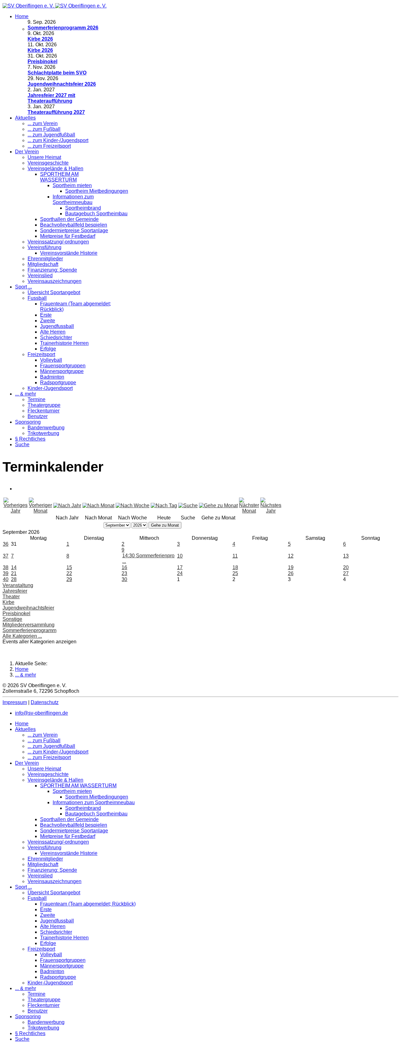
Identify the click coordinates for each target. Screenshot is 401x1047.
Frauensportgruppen (63, 365)
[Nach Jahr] (67, 505)
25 (235, 573)
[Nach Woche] (132, 505)
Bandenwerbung (46, 427)
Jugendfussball (57, 326)
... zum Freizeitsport (49, 146)
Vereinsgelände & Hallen (55, 168)
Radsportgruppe (58, 382)
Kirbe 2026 (40, 39)
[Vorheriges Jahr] (15, 510)
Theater (11, 596)
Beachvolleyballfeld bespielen (73, 224)
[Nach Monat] (98, 505)
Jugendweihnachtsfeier (28, 607)
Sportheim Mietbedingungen (96, 191)
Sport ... (23, 286)
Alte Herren (52, 332)
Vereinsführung (44, 247)
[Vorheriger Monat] (40, 510)
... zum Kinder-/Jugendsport (58, 140)
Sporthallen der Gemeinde (69, 219)
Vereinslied (40, 275)
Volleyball (51, 360)
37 (5, 556)
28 (14, 579)
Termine (36, 399)
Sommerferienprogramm (29, 630)
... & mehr (25, 393)
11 (235, 556)
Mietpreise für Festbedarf (67, 236)
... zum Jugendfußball (51, 134)
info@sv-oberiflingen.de (41, 713)
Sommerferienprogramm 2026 (63, 27)
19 (291, 567)
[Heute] (164, 505)
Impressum (15, 702)
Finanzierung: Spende (52, 270)
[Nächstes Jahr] (270, 510)
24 (180, 573)
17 (180, 567)
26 (291, 573)
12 (291, 556)
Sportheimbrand (83, 208)
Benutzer (38, 416)
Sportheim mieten (72, 185)
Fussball (37, 298)
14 (14, 567)
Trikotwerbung (43, 433)
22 (69, 573)
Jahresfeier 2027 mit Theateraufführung (51, 98)
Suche (22, 444)
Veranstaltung (18, 585)
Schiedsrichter (56, 337)
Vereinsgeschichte (48, 163)
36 (5, 544)
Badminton (52, 377)
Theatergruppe (44, 405)
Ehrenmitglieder (45, 258)
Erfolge (48, 348)
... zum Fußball (44, 129)
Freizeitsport (41, 354)
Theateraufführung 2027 (56, 112)
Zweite (47, 320)
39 (5, 573)
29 (69, 579)
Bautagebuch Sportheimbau (96, 213)
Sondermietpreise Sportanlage (74, 230)
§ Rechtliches (30, 439)
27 (346, 573)
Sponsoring (28, 422)
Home (22, 16)
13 (346, 556)
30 (124, 579)
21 (14, 573)
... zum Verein (43, 123)
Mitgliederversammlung (29, 624)
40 (5, 579)
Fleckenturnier (44, 410)
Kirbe (8, 602)
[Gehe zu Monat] (218, 505)
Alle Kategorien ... (22, 636)
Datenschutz (45, 702)
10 (180, 556)
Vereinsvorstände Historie (68, 253)
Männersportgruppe (62, 371)
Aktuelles (25, 117)
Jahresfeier (15, 591)
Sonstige (12, 619)
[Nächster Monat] (249, 510)
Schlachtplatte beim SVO (57, 72)
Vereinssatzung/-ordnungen (58, 241)
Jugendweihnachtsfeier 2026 (62, 84)
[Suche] (188, 505)
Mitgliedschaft (43, 264)
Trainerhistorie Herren (64, 343)
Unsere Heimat (44, 157)
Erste (46, 315)
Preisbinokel (42, 61)
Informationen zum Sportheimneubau (73, 199)
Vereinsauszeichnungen (54, 281)
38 (5, 567)
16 (124, 567)
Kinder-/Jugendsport (50, 388)
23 (124, 573)
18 (235, 567)
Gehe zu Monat (165, 525)
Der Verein (27, 151)
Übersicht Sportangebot (54, 292)
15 (69, 567)
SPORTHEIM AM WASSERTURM (59, 176)
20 (346, 567)
